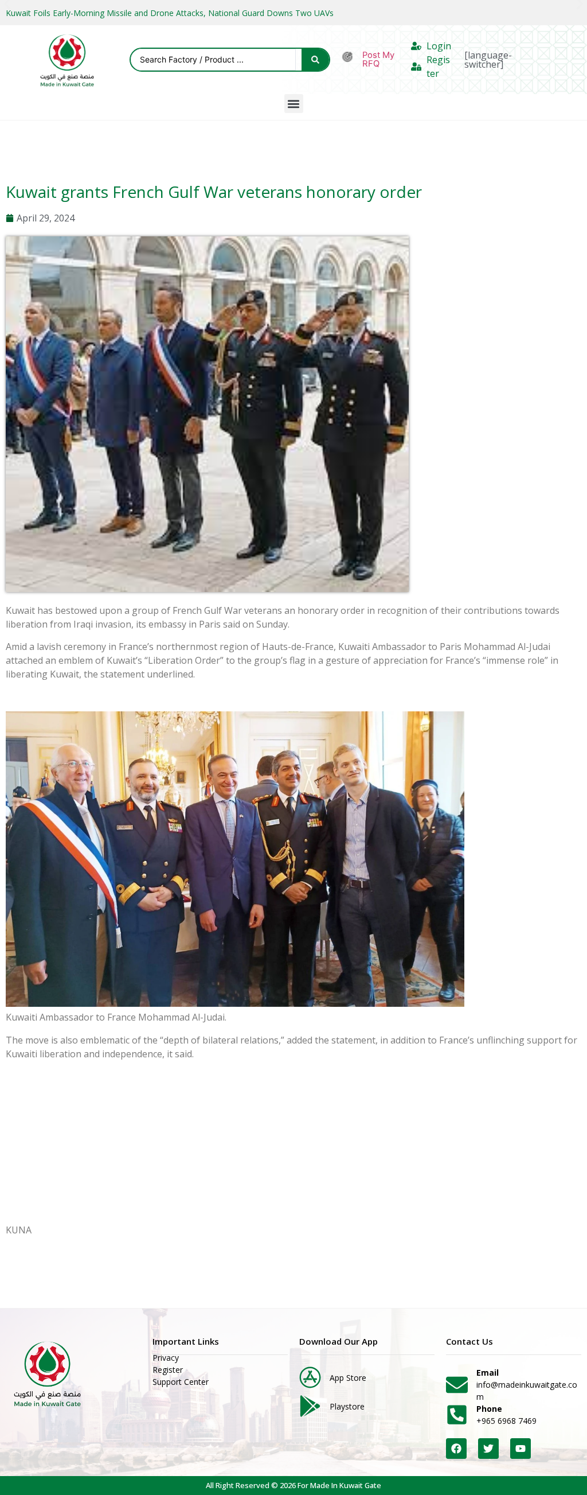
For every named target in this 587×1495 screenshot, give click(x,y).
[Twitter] (488, 1448)
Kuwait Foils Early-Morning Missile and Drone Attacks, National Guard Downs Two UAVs (170, 12)
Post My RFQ (378, 59)
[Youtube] (520, 1448)
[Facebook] (456, 1448)
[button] (293, 103)
